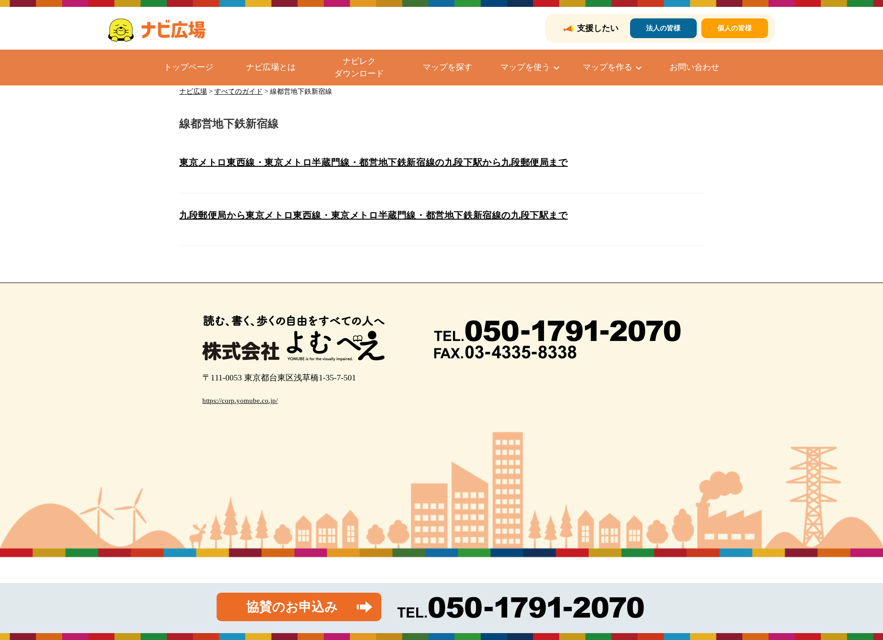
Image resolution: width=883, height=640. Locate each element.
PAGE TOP (856, 613)
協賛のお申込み (292, 607)
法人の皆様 (663, 28)
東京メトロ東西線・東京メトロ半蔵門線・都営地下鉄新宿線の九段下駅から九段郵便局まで (373, 162)
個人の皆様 (734, 28)
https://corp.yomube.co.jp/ (240, 400)
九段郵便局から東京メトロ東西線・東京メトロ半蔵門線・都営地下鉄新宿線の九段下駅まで (373, 215)
